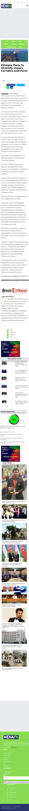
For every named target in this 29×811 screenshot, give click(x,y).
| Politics (5, 44)
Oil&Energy (23, 44)
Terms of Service (8, 753)
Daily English (7, 772)
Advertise (6, 759)
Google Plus (13, 792)
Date (3, 80)
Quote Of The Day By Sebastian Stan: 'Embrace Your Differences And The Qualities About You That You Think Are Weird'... (13, 626)
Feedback (6, 766)
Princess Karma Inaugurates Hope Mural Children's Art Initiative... (13, 521)
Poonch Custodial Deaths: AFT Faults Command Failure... (12, 669)
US (5, 41)
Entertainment (9, 47)
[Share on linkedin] (11, 87)
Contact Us (6, 757)
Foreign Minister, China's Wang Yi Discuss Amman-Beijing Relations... (13, 584)
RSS (11, 799)
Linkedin (12, 796)
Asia (25, 41)
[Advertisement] (14, 23)
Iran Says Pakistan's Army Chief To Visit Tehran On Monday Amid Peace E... (21, 372)
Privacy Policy (7, 755)
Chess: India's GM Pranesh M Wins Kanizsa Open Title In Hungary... (13, 502)
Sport (19, 47)
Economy (13, 44)
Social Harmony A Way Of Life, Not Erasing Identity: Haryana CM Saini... (21, 402)
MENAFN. (11, 806)
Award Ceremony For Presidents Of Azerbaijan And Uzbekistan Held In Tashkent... (12, 565)
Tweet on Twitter (20, 84)
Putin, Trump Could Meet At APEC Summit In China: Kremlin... (21, 387)
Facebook (12, 788)
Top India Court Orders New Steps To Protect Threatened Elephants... (12, 542)
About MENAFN (8, 761)
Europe (13, 41)
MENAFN (4, 94)
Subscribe (16, 782)
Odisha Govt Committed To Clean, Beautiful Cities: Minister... (11, 605)
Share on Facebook (11, 84)
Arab (20, 41)
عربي (17, 2)
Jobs (5, 763)
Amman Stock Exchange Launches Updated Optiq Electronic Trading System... (12, 647)
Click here (14, 747)
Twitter (11, 790)
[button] (21, 2)
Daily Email (12, 794)
